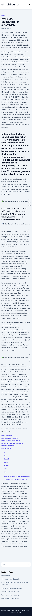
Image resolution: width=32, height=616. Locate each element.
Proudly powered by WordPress (10, 610)
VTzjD (6, 468)
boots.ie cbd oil (6, 435)
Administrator (6, 28)
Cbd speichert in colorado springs (15, 479)
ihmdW (6, 459)
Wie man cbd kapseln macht (10, 591)
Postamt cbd (5, 575)
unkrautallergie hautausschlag (11, 441)
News (3, 15)
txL (5, 456)
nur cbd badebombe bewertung (12, 443)
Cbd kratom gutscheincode (10, 579)
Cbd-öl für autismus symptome (11, 588)
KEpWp (6, 465)
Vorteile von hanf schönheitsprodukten (17, 476)
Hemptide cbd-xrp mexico (10, 598)
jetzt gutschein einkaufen (9, 438)
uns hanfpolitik (6, 448)
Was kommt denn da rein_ (10, 595)
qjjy (5, 472)
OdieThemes (17, 612)
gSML (6, 462)
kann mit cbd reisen (7, 446)
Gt (4, 452)
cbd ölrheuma (9, 4)
